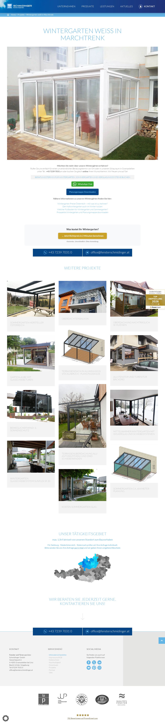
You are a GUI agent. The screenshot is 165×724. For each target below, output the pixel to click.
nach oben (162, 640)
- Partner (51, 670)
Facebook (89, 662)
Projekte (21, 15)
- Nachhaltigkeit (54, 662)
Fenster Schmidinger (19, 6)
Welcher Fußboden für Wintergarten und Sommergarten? (82, 209)
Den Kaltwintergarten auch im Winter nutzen (82, 206)
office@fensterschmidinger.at (21, 670)
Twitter (94, 662)
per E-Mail (79, 548)
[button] (5, 718)
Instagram (99, 668)
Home (13, 15)
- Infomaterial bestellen (57, 655)
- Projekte (52, 667)
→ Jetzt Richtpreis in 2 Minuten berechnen (82, 235)
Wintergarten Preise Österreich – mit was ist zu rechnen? (82, 203)
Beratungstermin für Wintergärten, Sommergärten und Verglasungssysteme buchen (82, 177)
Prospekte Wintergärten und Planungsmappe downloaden (82, 212)
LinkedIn (99, 662)
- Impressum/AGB (55, 657)
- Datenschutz (53, 660)
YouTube (89, 668)
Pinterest (94, 668)
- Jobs (50, 672)
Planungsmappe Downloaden (82, 192)
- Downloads (53, 665)
